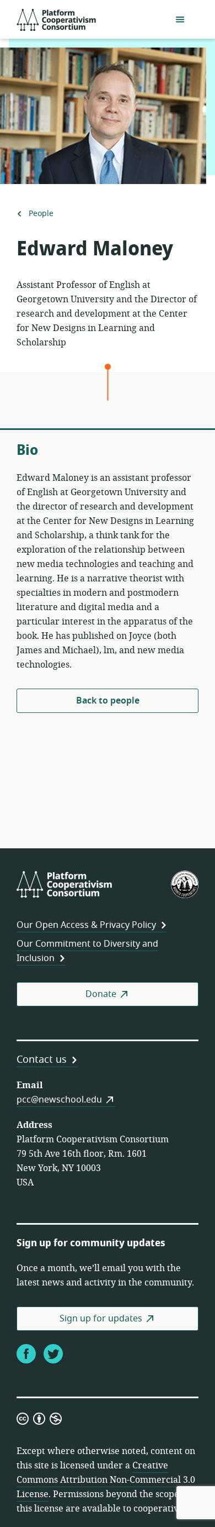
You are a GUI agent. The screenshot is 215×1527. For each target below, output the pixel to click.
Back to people (107, 700)
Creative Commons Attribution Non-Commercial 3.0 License (106, 1480)
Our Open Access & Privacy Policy (86, 925)
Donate (100, 994)
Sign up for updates (101, 1318)
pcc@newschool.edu (59, 1099)
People (40, 214)
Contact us (42, 1059)
